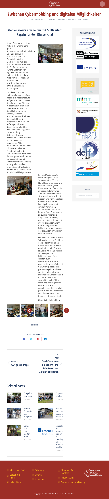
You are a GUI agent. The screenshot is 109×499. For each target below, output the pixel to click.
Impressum (67, 477)
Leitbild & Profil (15, 476)
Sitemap (40, 470)
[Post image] (14, 398)
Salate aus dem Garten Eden (27, 431)
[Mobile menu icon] (102, 4)
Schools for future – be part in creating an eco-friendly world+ (59, 436)
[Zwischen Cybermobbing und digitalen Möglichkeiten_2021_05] (41, 310)
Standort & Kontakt (67, 471)
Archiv (38, 474)
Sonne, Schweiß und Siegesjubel (29, 412)
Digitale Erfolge (59, 394)
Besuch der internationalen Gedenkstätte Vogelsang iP (63, 412)
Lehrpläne (15, 482)
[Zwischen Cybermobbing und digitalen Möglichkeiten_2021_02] (56, 310)
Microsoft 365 (17, 470)
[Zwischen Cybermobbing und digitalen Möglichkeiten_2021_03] (13, 310)
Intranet (39, 479)
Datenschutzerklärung (73, 482)
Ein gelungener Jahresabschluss (31, 394)
